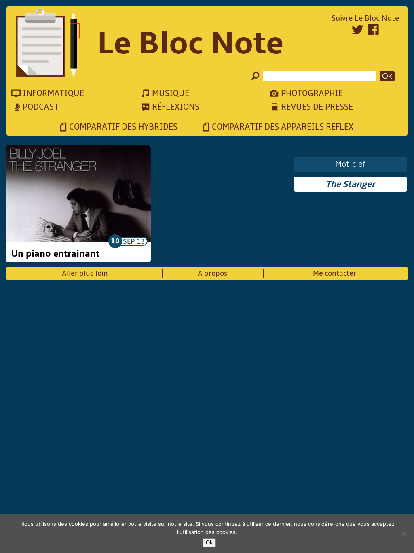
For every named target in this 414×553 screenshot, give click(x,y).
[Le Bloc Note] (48, 43)
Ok (209, 543)
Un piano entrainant (55, 253)
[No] (404, 534)
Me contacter (334, 273)
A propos (213, 273)
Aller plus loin (85, 273)
